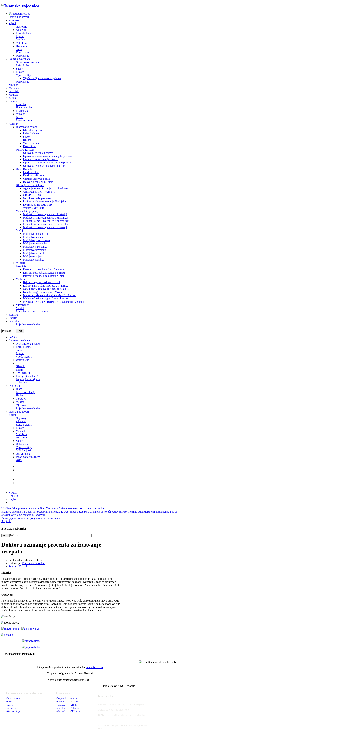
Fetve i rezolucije (25, 392)
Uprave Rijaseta (25, 149)
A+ (3, 521)
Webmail (61, 711)
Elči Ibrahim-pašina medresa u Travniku (45, 285)
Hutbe (19, 395)
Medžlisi (21, 262)
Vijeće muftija (24, 52)
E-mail (23, 566)
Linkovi (13, 101)
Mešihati (21, 39)
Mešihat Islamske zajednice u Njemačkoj (46, 220)
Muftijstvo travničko (34, 249)
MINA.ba (75, 711)
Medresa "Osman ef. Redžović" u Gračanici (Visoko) (53, 301)
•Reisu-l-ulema (13, 698)
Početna (13, 337)
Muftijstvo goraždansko (36, 240)
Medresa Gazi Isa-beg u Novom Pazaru (45, 298)
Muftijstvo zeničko (33, 259)
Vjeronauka (22, 304)
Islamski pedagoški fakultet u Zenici (43, 275)
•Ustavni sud (12, 708)
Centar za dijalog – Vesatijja (39, 191)
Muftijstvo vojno (32, 256)
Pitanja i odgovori (19, 16)
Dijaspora (21, 45)
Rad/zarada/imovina (33, 563)
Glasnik (20, 366)
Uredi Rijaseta (24, 169)
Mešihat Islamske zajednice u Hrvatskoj (45, 217)
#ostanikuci (15, 20)
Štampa (13, 566)
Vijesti (12, 23)
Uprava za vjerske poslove (38, 152)
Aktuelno (21, 29)
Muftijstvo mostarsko (35, 243)
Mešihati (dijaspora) (27, 211)
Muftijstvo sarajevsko (35, 246)
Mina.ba (20, 113)
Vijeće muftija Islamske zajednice (42, 78)
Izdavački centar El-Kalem (38, 181)
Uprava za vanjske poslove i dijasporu (44, 165)
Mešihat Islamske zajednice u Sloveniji (45, 227)
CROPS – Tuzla (32, 194)
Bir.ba (19, 117)
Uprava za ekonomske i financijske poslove (47, 156)
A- (9, 521)
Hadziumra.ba (24, 107)
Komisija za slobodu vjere (37, 204)
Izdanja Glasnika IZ (27, 376)
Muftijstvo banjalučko (35, 233)
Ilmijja (19, 369)
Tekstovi (21, 398)
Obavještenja (23, 453)
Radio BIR (62, 701)
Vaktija (13, 97)
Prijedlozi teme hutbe (28, 324)
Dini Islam (14, 385)
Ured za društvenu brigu (36, 178)
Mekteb (20, 308)
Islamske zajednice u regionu (32, 311)
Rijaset (20, 36)
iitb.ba (75, 701)
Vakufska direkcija (33, 207)
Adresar (13, 123)
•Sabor (9, 701)
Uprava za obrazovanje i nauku (40, 159)
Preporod (61, 698)
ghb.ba (74, 705)
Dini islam (14, 321)
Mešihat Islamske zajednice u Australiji (45, 214)
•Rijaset (9, 705)
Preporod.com (24, 120)
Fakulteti (14, 91)
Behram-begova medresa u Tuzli (41, 282)
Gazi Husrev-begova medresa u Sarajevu (46, 288)
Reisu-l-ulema (24, 33)
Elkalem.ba (22, 110)
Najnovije (21, 26)
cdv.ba (74, 698)
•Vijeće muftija (13, 711)
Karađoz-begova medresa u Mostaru (43, 292)
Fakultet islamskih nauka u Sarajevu (43, 269)
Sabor (19, 49)
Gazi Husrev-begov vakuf (37, 198)
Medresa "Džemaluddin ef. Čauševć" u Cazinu (49, 295)
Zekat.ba (21, 104)
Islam (19, 388)
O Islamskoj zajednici (28, 62)
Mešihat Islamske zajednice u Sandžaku (45, 224)
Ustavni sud (22, 55)
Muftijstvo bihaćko (33, 236)
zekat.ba (61, 708)
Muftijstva (21, 42)
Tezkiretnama (23, 372)
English (13, 317)
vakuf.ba (61, 705)
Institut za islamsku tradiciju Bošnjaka (44, 201)
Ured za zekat (31, 172)
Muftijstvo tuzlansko (34, 253)
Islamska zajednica (19, 58)
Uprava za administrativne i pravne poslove (47, 162)
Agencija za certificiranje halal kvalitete (45, 188)
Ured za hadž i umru (34, 175)
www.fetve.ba (94, 667)
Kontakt (13, 314)
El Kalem (74, 708)
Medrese (13, 94)
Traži (5, 535)
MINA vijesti (23, 450)
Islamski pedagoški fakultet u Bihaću (44, 272)
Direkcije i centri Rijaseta (30, 185)
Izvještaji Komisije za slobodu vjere (28, 381)
